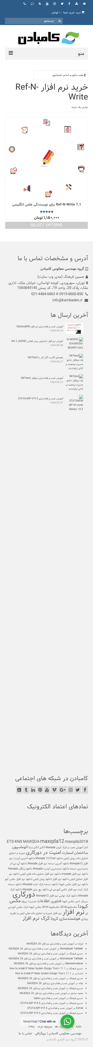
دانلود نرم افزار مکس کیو (18, 879)
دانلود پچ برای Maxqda (36, 889)
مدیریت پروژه (28, 901)
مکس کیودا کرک (32, 907)
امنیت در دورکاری (43, 852)
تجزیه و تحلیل (17, 853)
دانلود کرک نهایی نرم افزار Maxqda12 (57, 896)
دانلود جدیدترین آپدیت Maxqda (51, 869)
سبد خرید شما (67, 12)
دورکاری (23, 895)
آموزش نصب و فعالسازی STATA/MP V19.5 (40, 399)
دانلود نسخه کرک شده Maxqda (40, 884)
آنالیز (42, 847)
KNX (18, 841)
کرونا (54, 918)
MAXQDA (31, 841)
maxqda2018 (76, 841)
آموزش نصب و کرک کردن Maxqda (64, 847)
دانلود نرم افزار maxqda (75, 874)
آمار (86, 847)
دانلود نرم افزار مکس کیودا (73, 884)
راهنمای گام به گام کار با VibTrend (45, 358)
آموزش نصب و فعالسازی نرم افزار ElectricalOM (40, 327)
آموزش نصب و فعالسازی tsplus (49, 998)
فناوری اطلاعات (49, 901)
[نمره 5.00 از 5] (46, 211)
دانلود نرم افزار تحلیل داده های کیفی (40, 874)
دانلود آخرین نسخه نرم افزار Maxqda (48, 863)
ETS (10, 841)
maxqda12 (52, 841)
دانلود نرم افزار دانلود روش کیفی (51, 879)
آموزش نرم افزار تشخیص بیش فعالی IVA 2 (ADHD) (37, 341)
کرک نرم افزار (36, 918)
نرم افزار (73, 912)
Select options (46, 225)
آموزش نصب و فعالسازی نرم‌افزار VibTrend (42, 378)
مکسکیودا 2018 (51, 907)
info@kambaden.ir (67, 300)
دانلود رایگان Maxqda (20, 869)
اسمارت (67, 852)
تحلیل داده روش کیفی (75, 858)
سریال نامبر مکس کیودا (75, 901)
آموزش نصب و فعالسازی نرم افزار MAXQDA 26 (50, 944)
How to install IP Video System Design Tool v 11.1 (37, 969)
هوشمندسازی (69, 918)
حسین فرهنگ (76, 954)
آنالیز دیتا (34, 847)
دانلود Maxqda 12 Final (49, 858)
